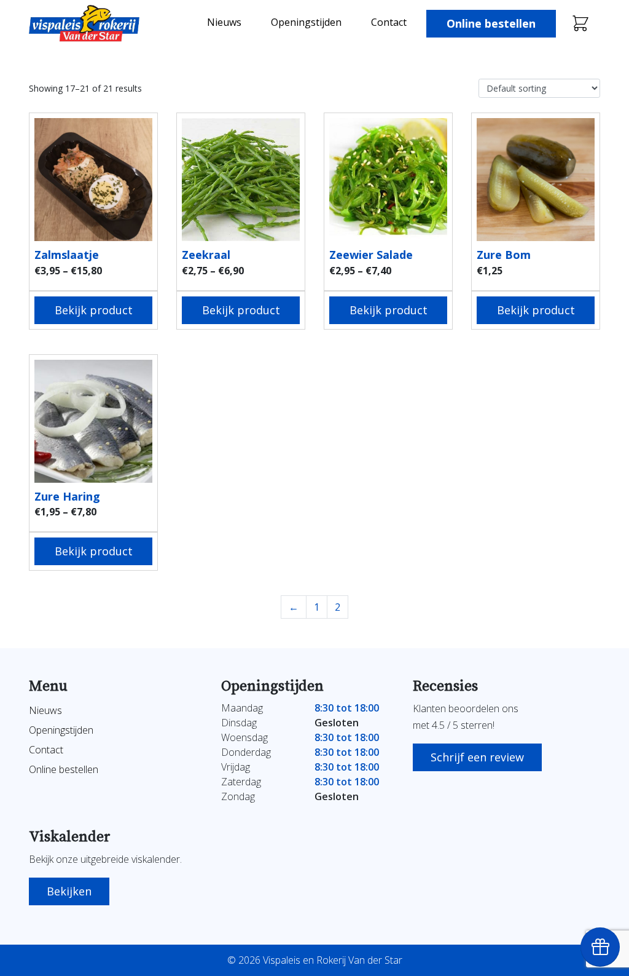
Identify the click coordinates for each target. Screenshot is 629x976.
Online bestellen (491, 23)
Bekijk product (94, 310)
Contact (389, 22)
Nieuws (224, 22)
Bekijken (69, 891)
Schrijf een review (477, 757)
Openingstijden (306, 22)
